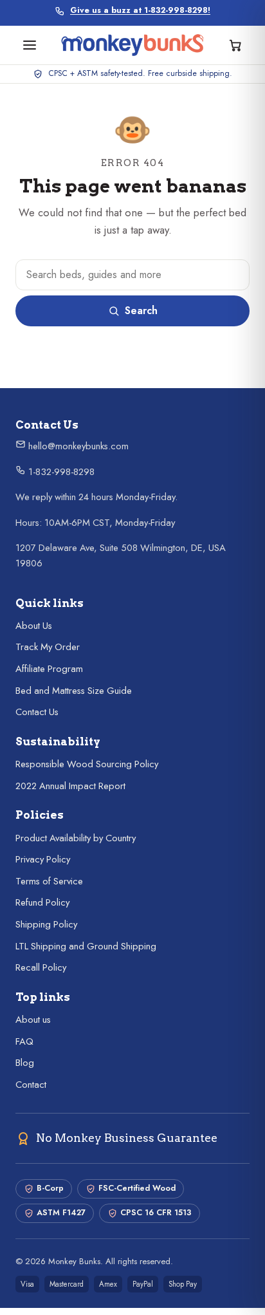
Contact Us (37, 712)
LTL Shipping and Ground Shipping (85, 946)
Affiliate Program (49, 669)
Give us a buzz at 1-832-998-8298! (140, 10)
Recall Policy (40, 967)
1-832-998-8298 (60, 472)
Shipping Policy (46, 924)
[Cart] (235, 45)
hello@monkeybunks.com (77, 446)
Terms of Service (49, 881)
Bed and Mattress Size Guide (73, 691)
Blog (24, 1063)
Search (141, 310)
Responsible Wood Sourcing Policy (86, 764)
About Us (33, 626)
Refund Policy (42, 902)
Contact (30, 1084)
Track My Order (47, 647)
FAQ (24, 1041)
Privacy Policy (42, 859)
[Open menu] (29, 45)
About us (33, 1019)
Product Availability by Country (75, 838)
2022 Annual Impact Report (70, 786)
